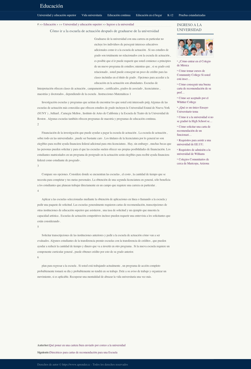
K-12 (170, 15)
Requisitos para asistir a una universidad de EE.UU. (194, 142)
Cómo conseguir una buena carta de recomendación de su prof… (194, 88)
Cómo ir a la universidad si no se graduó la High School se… (195, 119)
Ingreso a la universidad (120, 24)
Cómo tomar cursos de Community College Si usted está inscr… (193, 75)
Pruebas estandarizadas (192, 15)
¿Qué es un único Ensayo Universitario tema (192, 109)
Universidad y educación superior (56, 15)
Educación (51, 5)
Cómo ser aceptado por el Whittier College (192, 100)
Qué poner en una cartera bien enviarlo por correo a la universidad (87, 345)
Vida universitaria (92, 15)
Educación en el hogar (149, 15)
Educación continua (118, 15)
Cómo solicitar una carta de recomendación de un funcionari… (193, 130)
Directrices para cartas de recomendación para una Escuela (83, 352)
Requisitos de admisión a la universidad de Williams (193, 152)
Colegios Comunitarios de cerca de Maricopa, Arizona (193, 161)
